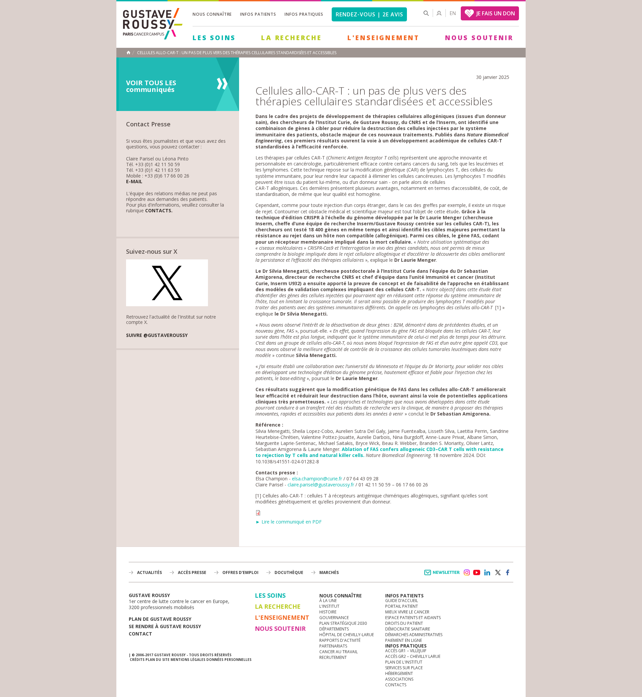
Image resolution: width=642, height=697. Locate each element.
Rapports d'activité (339, 640)
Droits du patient (404, 623)
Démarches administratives (413, 634)
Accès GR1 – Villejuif (405, 651)
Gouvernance (334, 617)
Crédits (137, 659)
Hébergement (399, 673)
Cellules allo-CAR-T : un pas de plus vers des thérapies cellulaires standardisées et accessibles (236, 53)
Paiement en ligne (403, 640)
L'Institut (329, 606)
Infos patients (258, 14)
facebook (508, 572)
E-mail (134, 182)
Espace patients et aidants (413, 617)
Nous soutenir (479, 37)
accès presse (192, 572)
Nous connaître (212, 14)
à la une (328, 600)
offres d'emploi (240, 572)
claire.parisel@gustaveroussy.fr (321, 484)
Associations (399, 679)
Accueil (128, 52)
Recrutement (333, 657)
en (453, 13)
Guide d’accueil (401, 600)
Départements (334, 629)
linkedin (487, 572)
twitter (497, 572)
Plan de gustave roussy (160, 619)
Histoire (327, 612)
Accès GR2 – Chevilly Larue (412, 656)
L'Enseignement (383, 37)
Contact (140, 633)
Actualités (149, 572)
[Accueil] (155, 24)
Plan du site (157, 659)
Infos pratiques (304, 14)
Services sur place (404, 668)
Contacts (395, 685)
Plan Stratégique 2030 (343, 623)
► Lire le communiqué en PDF (288, 521)
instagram (466, 572)
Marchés (329, 572)
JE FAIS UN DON (495, 13)
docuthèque (289, 572)
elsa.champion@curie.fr (317, 478)
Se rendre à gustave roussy (165, 626)
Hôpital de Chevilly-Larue (346, 634)
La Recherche (291, 37)
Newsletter (443, 575)
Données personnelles (228, 659)
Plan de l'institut (403, 662)
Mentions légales (188, 659)
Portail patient (401, 606)
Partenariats (333, 646)
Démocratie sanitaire (407, 629)
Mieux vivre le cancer (407, 612)
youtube (476, 572)
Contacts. (159, 211)
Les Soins (214, 37)
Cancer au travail (338, 652)
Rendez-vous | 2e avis (369, 14)
